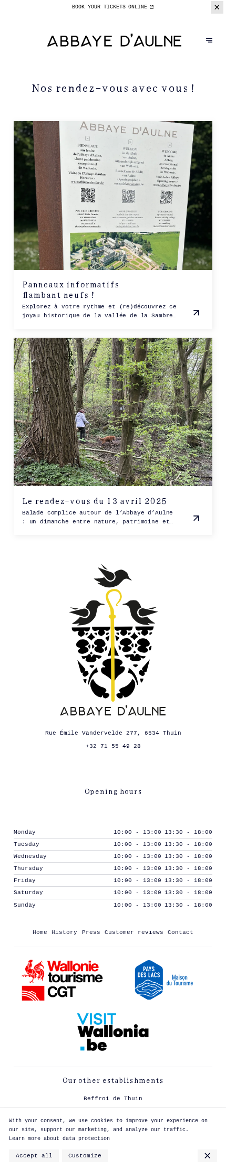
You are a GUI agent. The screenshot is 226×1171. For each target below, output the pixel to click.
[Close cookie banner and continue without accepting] (207, 1155)
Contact (180, 932)
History (64, 932)
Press (91, 932)
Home (40, 932)
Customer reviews (134, 932)
